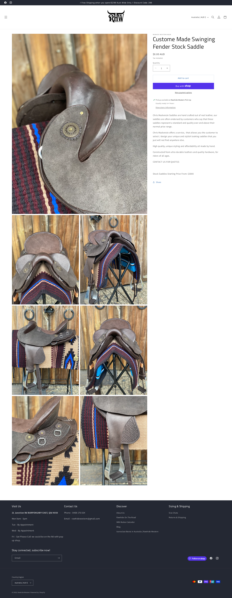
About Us (120, 513)
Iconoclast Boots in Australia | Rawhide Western (137, 531)
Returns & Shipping (177, 517)
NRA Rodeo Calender (125, 522)
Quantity (156, 63)
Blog (118, 527)
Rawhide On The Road (126, 517)
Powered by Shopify (37, 592)
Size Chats (173, 513)
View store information (166, 107)
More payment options (183, 92)
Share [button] (158, 182)
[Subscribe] (59, 558)
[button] (6, 17)
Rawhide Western (24, 592)
